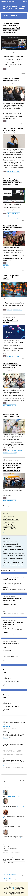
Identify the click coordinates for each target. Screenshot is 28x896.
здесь (13, 887)
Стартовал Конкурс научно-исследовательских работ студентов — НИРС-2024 (11, 414)
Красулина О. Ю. (6, 726)
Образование (6, 538)
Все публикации (6, 771)
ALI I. (4, 765)
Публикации (6, 717)
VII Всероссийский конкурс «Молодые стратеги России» (11, 518)
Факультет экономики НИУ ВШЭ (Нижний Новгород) (14, 7)
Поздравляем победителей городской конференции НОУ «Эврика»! (12, 277)
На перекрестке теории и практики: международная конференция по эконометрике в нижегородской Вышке (13, 81)
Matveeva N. (5, 737)
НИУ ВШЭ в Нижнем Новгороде (9, 1)
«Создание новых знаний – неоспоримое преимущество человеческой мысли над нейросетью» (12, 319)
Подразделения (6, 854)
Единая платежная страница (8, 862)
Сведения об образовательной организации (12, 852)
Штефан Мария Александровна (13, 796)
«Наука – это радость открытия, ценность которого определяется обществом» (13, 130)
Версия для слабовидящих (8, 857)
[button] (25, 43)
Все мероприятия (7, 532)
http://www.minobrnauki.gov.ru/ (9, 874)
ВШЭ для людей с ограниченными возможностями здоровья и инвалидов (13, 860)
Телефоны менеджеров (8, 783)
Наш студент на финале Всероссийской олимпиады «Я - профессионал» (12, 227)
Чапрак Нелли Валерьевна (8, 817)
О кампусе (6, 846)
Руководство (5, 850)
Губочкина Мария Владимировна (16, 827)
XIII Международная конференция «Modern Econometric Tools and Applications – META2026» (10, 526)
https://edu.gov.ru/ (7, 878)
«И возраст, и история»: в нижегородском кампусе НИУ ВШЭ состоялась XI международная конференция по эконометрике (13, 367)
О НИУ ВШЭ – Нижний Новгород (10, 848)
